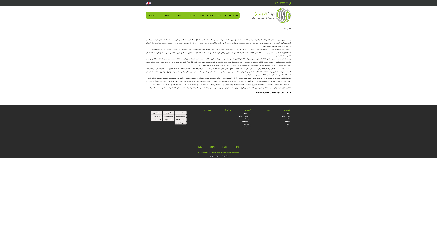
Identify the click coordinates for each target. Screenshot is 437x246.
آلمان (287, 113)
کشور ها (248, 110)
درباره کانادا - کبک (244, 118)
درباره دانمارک (245, 126)
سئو (218, 156)
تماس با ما (152, 15)
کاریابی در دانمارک (180, 120)
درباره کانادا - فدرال (244, 116)
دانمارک (287, 126)
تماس (197, 87)
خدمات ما (286, 110)
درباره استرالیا (245, 121)
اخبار (179, 15)
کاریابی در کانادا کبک (180, 123)
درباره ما (166, 15)
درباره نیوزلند (246, 124)
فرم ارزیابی (192, 15)
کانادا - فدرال (285, 116)
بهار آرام (211, 156)
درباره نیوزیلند (168, 113)
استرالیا (287, 121)
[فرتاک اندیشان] (283, 22)
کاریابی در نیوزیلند (168, 120)
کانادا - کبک (286, 118)
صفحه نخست (233, 15)
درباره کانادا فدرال (168, 116)
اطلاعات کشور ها (205, 15)
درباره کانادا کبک (180, 116)
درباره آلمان (246, 113)
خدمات (218, 15)
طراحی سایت (224, 156)
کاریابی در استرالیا (156, 120)
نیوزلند (287, 124)
